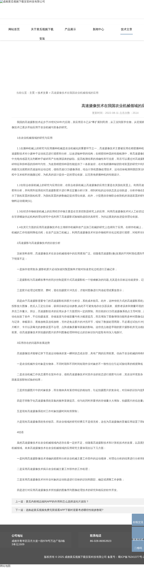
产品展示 (70, 29)
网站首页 (14, 29)
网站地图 (5, 565)
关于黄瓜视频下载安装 (42, 31)
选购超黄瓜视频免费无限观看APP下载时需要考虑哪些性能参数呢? (64, 509)
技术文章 (126, 29)
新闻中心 (98, 29)
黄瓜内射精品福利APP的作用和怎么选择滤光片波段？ (57, 501)
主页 (32, 92)
